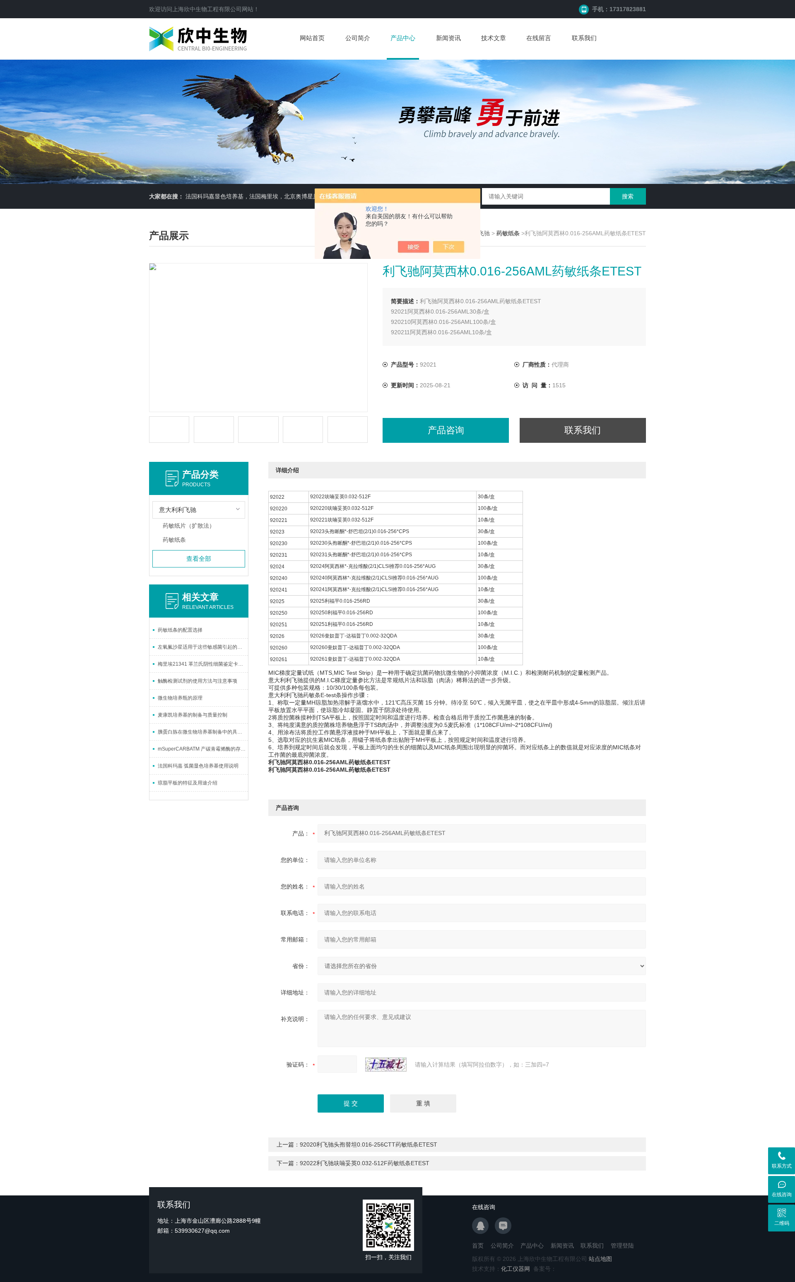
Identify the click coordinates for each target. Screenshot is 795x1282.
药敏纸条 (174, 539)
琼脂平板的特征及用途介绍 (187, 783)
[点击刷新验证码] (386, 1064)
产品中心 (402, 37)
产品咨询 (446, 430)
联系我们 (584, 37)
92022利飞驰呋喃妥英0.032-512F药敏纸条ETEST (364, 1163)
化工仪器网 (515, 1268)
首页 (478, 1245)
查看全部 (198, 558)
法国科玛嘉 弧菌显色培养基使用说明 (198, 766)
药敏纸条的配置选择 (180, 630)
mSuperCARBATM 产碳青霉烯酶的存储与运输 (203, 749)
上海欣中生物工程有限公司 (207, 9)
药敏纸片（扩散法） (189, 525)
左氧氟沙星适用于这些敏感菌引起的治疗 (202, 647)
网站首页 (312, 37)
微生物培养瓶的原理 (180, 698)
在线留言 (538, 37)
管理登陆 (622, 1245)
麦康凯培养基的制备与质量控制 (192, 715)
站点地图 (600, 1258)
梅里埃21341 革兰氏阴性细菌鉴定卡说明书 (203, 664)
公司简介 (357, 37)
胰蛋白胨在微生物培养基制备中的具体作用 (203, 732)
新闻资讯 (448, 37)
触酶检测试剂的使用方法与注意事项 (197, 681)
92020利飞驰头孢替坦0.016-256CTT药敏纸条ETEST (368, 1144)
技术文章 (493, 37)
